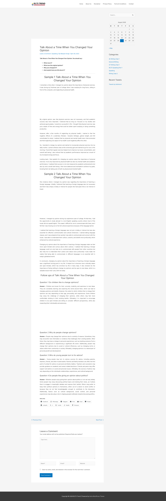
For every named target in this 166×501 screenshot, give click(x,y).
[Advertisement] (67, 26)
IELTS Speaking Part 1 (115, 68)
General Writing (113, 62)
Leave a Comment (45, 53)
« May (110, 48)
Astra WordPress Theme (96, 496)
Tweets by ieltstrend (115, 84)
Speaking (55, 53)
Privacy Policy (107, 4)
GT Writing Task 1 (114, 65)
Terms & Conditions (120, 4)
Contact (131, 4)
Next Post (100, 420)
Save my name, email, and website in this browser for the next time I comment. (66, 469)
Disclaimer (97, 4)
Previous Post (36, 420)
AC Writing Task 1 (114, 59)
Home (81, 4)
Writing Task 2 (113, 73)
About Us (88, 4)
